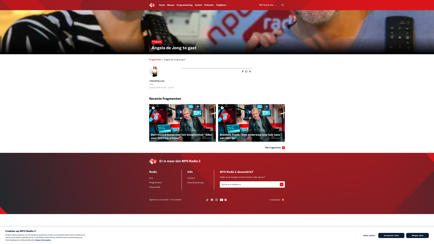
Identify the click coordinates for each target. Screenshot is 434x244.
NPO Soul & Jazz (266, 5)
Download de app (195, 183)
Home (162, 5)
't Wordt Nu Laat (156, 81)
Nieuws (170, 5)
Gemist (198, 5)
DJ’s (151, 178)
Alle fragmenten (273, 148)
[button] (282, 5)
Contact (191, 178)
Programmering (185, 5)
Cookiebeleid (275, 200)
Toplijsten (221, 5)
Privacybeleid (175, 200)
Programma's (155, 183)
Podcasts (209, 5)
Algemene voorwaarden (159, 200)
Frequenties (154, 187)
